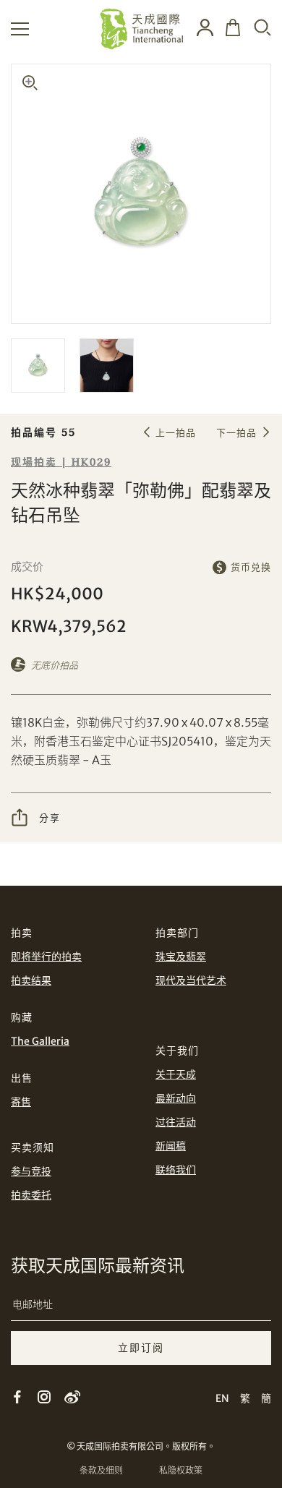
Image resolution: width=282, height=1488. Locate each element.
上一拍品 (175, 433)
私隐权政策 (180, 1470)
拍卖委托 (31, 1195)
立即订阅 (141, 1347)
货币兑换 (251, 567)
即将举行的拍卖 (46, 956)
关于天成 (175, 1074)
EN (222, 1398)
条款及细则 (101, 1470)
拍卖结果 (31, 980)
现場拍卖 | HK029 (61, 462)
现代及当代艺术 (190, 980)
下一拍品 (236, 433)
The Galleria (40, 1041)
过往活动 (175, 1122)
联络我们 (175, 1169)
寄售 (21, 1101)
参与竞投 (31, 1171)
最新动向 (175, 1098)
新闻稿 (170, 1146)
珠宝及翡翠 (180, 956)
